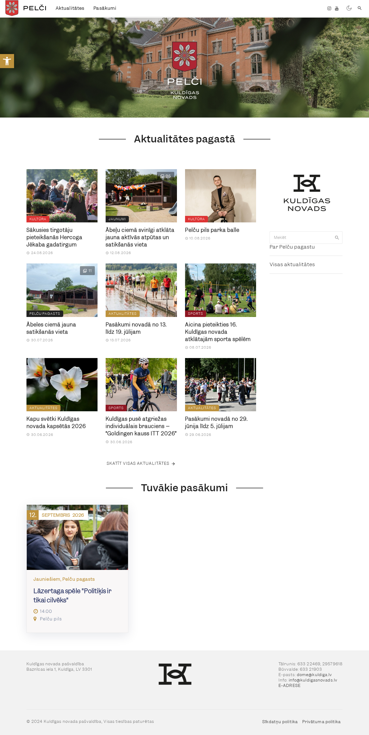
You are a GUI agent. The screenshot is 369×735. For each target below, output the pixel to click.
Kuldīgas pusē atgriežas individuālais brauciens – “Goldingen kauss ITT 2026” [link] (141, 426)
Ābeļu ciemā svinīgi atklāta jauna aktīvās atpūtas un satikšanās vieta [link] (140, 237)
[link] (7, 61)
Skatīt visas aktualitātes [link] (138, 463)
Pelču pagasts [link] (44, 313)
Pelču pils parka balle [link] (212, 230)
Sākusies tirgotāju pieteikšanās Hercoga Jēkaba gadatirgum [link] (54, 237)
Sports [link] (195, 313)
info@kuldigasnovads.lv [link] (313, 680)
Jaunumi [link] (117, 219)
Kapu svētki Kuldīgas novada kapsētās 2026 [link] (56, 423)
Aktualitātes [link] (70, 8)
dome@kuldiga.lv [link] (314, 674)
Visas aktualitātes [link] (292, 264)
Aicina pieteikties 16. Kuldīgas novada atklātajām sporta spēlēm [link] (218, 332)
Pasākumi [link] (104, 8)
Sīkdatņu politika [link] (280, 721)
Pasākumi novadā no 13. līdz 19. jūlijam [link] (136, 328)
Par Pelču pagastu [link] (292, 246)
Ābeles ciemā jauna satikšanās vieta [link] (51, 328)
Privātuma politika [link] (321, 721)
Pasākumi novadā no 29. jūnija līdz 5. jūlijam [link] (216, 423)
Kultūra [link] (37, 219)
